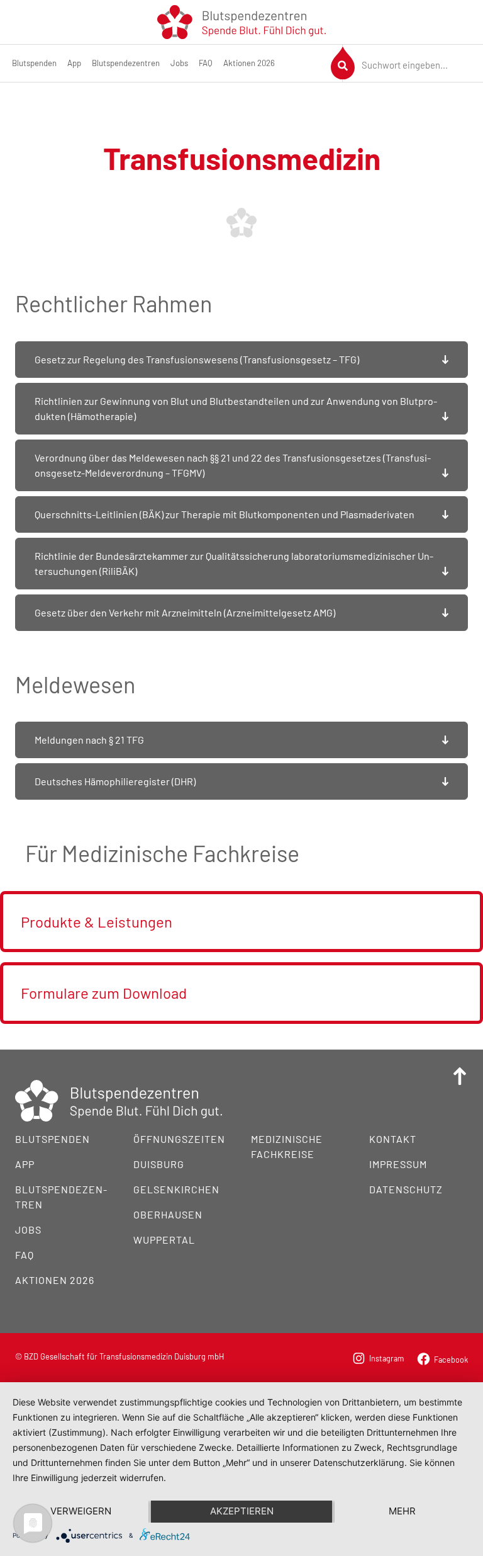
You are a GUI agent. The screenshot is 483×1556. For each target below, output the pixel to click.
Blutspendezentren (126, 63)
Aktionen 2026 (249, 63)
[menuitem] (34, 63)
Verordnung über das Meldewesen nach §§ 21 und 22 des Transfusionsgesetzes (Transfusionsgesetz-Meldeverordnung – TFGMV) (233, 465)
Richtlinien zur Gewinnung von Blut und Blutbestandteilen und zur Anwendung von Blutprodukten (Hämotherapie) (236, 408)
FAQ (206, 63)
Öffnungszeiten (179, 1139)
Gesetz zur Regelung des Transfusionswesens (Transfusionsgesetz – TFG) (197, 359)
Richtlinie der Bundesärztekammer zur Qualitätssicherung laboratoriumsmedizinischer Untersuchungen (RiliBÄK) (234, 563)
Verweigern (80, 1511)
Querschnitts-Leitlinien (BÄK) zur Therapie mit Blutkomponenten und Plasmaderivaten (224, 514)
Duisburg (158, 1164)
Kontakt (392, 1139)
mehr (402, 1511)
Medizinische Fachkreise (287, 1146)
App (74, 63)
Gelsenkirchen (176, 1189)
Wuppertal (164, 1240)
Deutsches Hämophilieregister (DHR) (115, 781)
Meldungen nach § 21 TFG (89, 740)
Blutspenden (34, 63)
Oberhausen (168, 1214)
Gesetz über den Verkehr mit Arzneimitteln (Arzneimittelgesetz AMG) (185, 612)
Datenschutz (406, 1189)
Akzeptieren (242, 1511)
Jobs (179, 63)
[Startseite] (241, 20)
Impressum (398, 1164)
